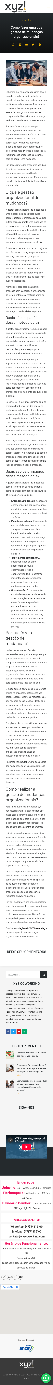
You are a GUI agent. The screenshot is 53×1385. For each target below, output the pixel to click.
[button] (48, 7)
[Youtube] (20, 1277)
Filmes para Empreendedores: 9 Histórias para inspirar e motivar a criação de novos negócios (32, 1068)
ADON (26, 1378)
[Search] (43, 974)
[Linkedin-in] (9, 1277)
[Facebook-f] (14, 1277)
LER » (19, 1059)
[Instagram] (3, 1277)
